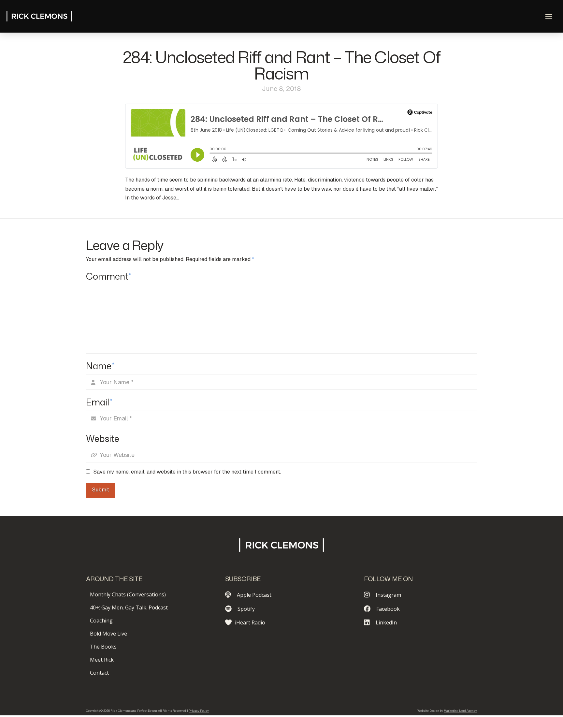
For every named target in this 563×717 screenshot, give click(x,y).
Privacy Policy (199, 711)
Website (102, 438)
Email (99, 402)
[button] (548, 16)
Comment (109, 276)
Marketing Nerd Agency (460, 711)
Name (100, 365)
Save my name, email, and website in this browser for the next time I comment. (187, 471)
